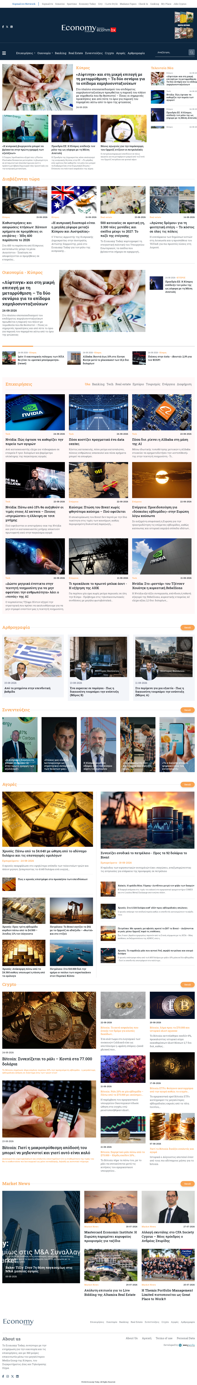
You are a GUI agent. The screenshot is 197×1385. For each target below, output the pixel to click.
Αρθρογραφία (136, 53)
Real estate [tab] (123, 384)
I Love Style (111, 3)
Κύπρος (6, 217)
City (100, 3)
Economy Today (87, 3)
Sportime (72, 3)
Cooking (154, 3)
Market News (16, 1183)
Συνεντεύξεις (94, 53)
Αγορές (120, 53)
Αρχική (146, 1338)
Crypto (109, 53)
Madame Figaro (128, 3)
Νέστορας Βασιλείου (107, 670)
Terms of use (164, 1338)
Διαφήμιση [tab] (184, 384)
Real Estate (75, 53)
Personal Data (186, 1338)
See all (187, 627)
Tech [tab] (110, 384)
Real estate (106, 217)
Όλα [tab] (87, 384)
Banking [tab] (98, 384)
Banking (60, 53)
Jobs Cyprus (179, 3)
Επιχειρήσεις (24, 53)
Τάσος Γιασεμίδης (39, 670)
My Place (166, 3)
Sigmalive (47, 3)
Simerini (60, 3)
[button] (4, 53)
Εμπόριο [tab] (138, 384)
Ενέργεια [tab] (168, 384)
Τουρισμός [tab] (153, 384)
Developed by (171, 1345)
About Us (132, 1338)
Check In (143, 3)
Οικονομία (44, 53)
